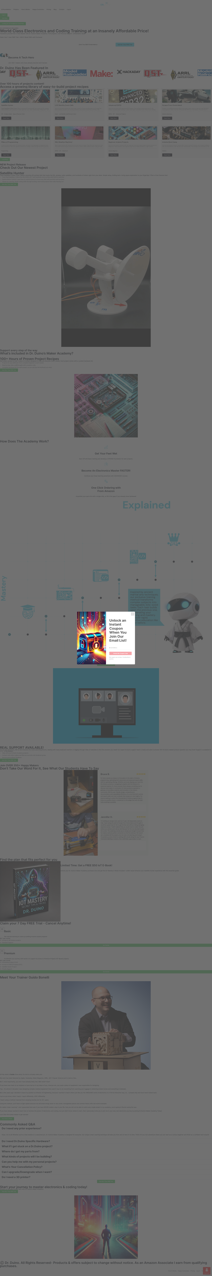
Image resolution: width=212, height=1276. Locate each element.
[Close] (132, 614)
